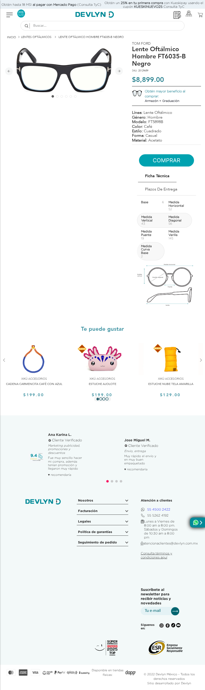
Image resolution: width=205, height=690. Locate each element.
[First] (177, 15)
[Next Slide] (201, 366)
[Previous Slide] (4, 366)
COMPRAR (166, 160)
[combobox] (102, 25)
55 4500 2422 (158, 509)
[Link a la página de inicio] (11, 37)
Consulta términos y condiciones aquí (156, 555)
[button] (97, 399)
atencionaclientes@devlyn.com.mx (170, 543)
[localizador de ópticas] (190, 14)
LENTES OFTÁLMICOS (36, 37)
